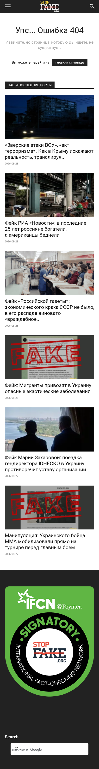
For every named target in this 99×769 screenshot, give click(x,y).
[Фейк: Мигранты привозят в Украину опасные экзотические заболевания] (49, 357)
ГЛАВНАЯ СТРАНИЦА (70, 62)
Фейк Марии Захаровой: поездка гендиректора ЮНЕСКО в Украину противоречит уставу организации (45, 463)
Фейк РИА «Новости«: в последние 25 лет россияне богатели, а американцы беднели (45, 229)
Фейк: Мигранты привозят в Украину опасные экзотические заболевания (48, 388)
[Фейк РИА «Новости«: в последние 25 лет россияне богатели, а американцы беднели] (49, 195)
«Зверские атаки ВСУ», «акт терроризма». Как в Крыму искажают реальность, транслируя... (49, 151)
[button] (7, 6)
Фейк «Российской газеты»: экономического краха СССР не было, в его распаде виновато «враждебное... (49, 310)
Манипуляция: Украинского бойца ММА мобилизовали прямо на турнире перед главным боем (45, 541)
